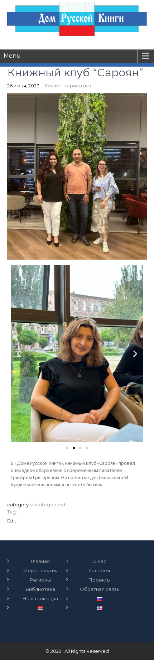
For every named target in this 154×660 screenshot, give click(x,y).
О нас (99, 561)
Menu (12, 55)
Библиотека (40, 589)
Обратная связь (99, 589)
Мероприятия (40, 570)
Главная (40, 561)
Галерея (99, 570)
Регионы (40, 580)
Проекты (99, 580)
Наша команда (40, 598)
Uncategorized (47, 504)
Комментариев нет (68, 85)
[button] (67, 448)
